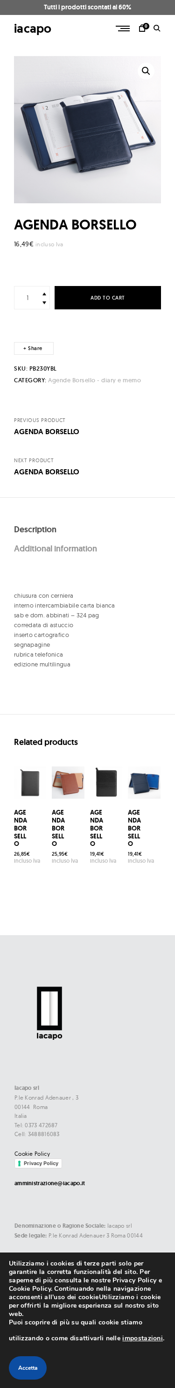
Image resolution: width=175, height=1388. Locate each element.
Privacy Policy (41, 1163)
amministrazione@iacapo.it (49, 1183)
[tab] (87, 529)
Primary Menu (123, 28)
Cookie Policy (32, 1153)
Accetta (27, 1368)
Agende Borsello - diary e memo (94, 380)
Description (35, 529)
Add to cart (108, 298)
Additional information (55, 548)
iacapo (33, 28)
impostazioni (142, 1338)
